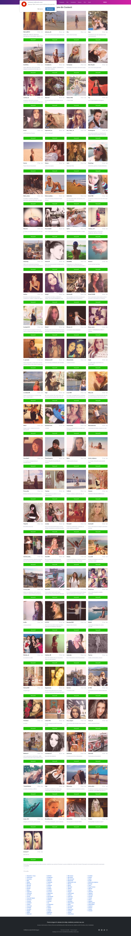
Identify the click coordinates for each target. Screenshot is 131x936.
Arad (89, 2)
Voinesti (90, 910)
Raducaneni (71, 902)
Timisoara (61, 2)
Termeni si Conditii (64, 930)
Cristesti (29, 907)
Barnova (29, 883)
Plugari (69, 891)
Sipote (89, 879)
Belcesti (29, 885)
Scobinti (90, 875)
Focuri (49, 883)
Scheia (69, 912)
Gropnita (49, 890)
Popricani (70, 896)
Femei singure (73, 930)
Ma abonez (50, 9)
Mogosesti (70, 880)
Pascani (70, 890)
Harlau (49, 894)
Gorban (49, 887)
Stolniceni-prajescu (93, 882)
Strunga (90, 883)
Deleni (28, 912)
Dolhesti (49, 875)
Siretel (90, 880)
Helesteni (49, 898)
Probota (70, 899)
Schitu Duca (71, 914)
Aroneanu (29, 879)
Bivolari (29, 887)
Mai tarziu (40, 9)
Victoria (90, 907)
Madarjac (49, 912)
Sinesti (90, 877)
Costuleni (29, 902)
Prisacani (70, 898)
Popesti (70, 894)
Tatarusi (90, 888)
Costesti (29, 901)
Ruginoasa (70, 909)
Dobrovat (29, 914)
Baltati (28, 882)
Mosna (69, 883)
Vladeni (90, 909)
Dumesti (49, 879)
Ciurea (28, 896)
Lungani (49, 910)
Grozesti (49, 891)
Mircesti (49, 914)
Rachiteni (70, 901)
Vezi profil (33, 39)
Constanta (73, 2)
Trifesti (90, 898)
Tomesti (90, 896)
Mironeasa (70, 875)
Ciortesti (29, 894)
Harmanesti (50, 896)
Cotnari (28, 904)
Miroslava (70, 877)
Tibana (90, 890)
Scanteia (70, 910)
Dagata (28, 910)
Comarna (29, 899)
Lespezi (49, 907)
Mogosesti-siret (72, 882)
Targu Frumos (91, 887)
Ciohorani (29, 893)
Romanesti (70, 906)
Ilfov (85, 2)
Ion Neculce (50, 904)
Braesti (28, 888)
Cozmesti (29, 906)
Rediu (69, 904)
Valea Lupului (91, 902)
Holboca (49, 899)
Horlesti (49, 901)
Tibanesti (90, 891)
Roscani (70, 907)
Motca (69, 885)
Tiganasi (90, 893)
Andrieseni (29, 877)
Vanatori (90, 906)
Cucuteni (29, 909)
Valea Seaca (91, 904)
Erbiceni (49, 880)
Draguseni (49, 877)
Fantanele (49, 882)
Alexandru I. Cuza (31, 875)
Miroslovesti (71, 879)
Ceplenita (29, 891)
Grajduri (49, 888)
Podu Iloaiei (71, 893)
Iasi (48, 902)
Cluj (67, 2)
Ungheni (90, 901)
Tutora (89, 899)
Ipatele (49, 906)
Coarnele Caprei (31, 898)
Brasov (79, 2)
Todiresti (90, 894)
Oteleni (69, 888)
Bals (28, 880)
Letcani (49, 909)
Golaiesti (49, 885)
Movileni (70, 887)
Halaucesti (50, 893)
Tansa (89, 885)
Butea (28, 890)
